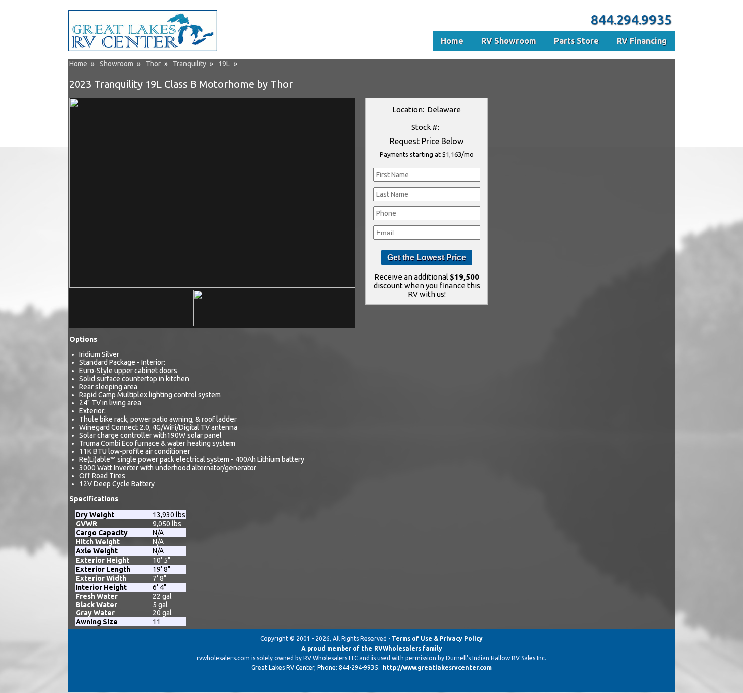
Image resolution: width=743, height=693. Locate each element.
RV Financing (642, 40)
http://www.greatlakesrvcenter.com (437, 667)
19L (224, 64)
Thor (153, 64)
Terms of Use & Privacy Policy (437, 638)
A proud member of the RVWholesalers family (371, 648)
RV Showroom (508, 40)
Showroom (116, 64)
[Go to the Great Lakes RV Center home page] (142, 49)
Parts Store (576, 40)
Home (78, 64)
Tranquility (189, 64)
